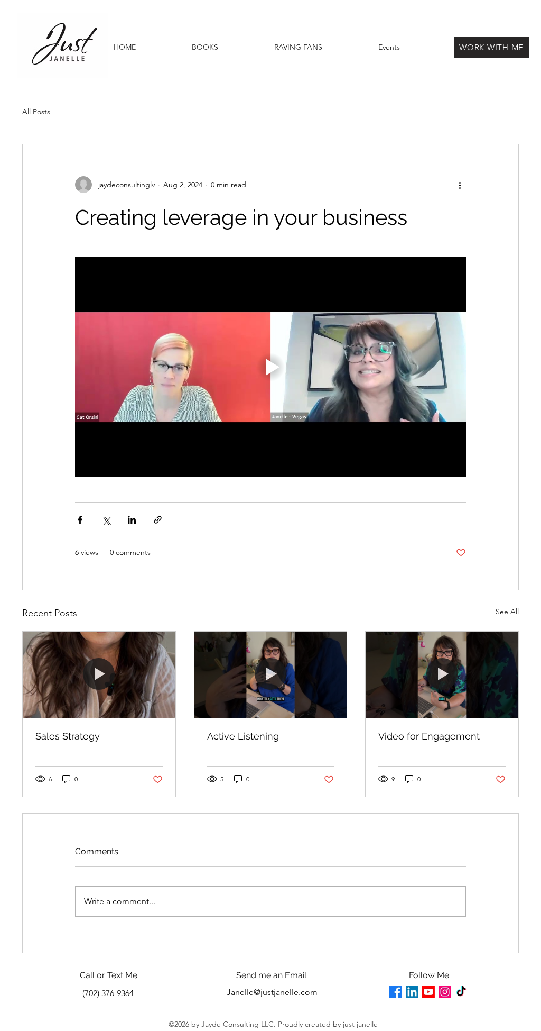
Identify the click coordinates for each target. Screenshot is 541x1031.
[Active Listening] (270, 674)
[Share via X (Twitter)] (106, 520)
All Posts (36, 111)
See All (507, 611)
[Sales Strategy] (99, 674)
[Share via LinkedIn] (132, 520)
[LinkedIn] (412, 992)
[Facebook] (395, 992)
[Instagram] (445, 992)
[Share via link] (158, 520)
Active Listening (243, 736)
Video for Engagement (429, 736)
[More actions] (459, 184)
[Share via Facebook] (80, 520)
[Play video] (270, 367)
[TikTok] (461, 992)
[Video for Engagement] (442, 674)
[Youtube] (428, 992)
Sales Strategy (67, 736)
